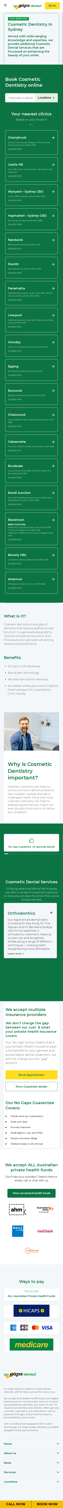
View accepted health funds (31, 1193)
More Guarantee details (31, 1086)
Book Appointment (31, 1074)
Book (52, 5)
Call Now (15, 1504)
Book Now (47, 1504)
